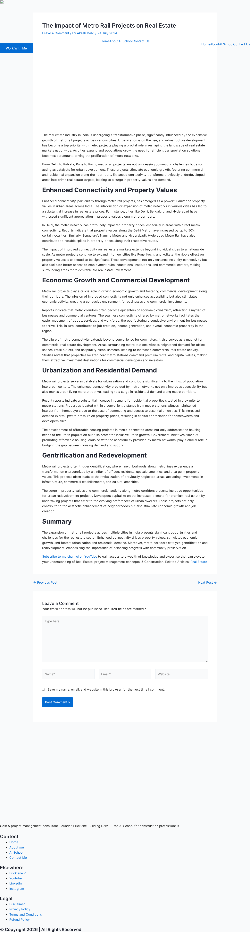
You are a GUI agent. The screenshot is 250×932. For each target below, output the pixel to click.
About (114, 41)
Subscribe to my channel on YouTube (69, 556)
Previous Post (45, 582)
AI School (126, 41)
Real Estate (198, 562)
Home (105, 41)
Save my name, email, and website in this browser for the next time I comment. (106, 689)
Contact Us (141, 41)
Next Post (207, 582)
